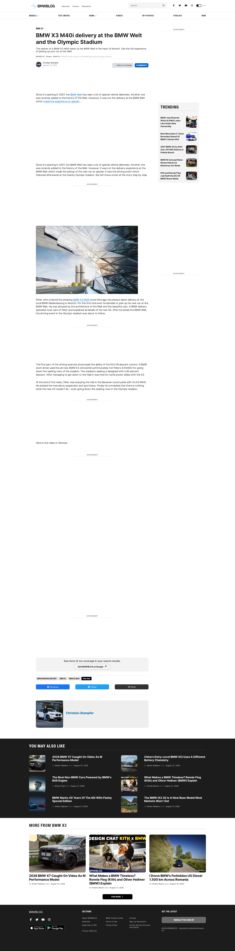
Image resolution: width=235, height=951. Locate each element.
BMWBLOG (40, 56)
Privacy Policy (111, 925)
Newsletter (86, 6)
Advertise (65, 6)
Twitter (93, 687)
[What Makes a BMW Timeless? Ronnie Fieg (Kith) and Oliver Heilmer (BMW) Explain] (129, 777)
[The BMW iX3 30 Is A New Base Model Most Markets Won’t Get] (129, 797)
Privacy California (89, 931)
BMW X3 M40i (81, 299)
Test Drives (64, 15)
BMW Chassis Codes (114, 918)
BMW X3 (39, 28)
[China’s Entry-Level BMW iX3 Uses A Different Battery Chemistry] (129, 756)
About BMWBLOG (89, 918)
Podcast (177, 15)
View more (116, 897)
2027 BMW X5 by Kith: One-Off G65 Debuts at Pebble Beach (171, 149)
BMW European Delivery (46, 679)
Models (32, 15)
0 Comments (141, 65)
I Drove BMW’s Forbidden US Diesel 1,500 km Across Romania (175, 877)
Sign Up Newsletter (137, 921)
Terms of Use (111, 921)
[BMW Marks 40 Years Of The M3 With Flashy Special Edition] (37, 797)
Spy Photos (148, 15)
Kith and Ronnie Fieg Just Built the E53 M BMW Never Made (170, 176)
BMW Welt (76, 94)
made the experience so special (61, 101)
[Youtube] (186, 5)
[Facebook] (173, 5)
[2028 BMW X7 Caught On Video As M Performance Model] (37, 756)
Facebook (54, 687)
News (91, 15)
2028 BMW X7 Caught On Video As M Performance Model (77, 758)
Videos (119, 15)
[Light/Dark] (199, 5)
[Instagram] (192, 5)
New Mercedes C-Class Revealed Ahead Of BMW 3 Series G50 (172, 136)
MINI (204, 15)
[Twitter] (179, 5)
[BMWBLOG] (51, 912)
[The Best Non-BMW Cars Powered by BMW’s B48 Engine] (37, 777)
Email (132, 687)
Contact (75, 6)
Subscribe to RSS (89, 925)
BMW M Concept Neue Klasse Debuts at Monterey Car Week (171, 163)
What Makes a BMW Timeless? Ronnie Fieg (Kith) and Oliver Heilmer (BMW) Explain (172, 779)
